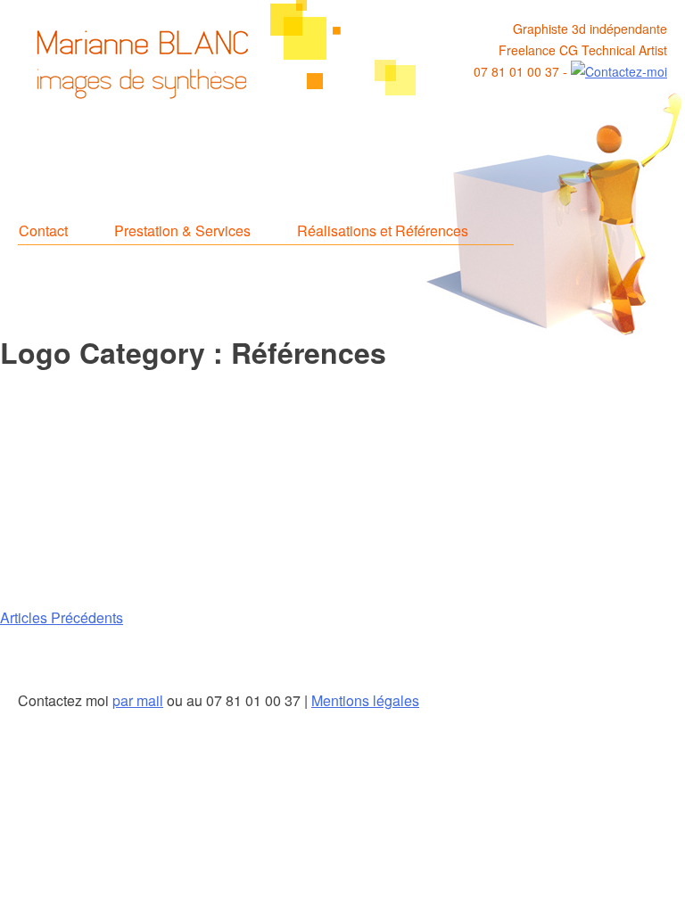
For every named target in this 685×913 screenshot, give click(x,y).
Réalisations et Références (382, 230)
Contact (43, 230)
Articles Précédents (61, 617)
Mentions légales (365, 700)
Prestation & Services (182, 230)
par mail (137, 700)
